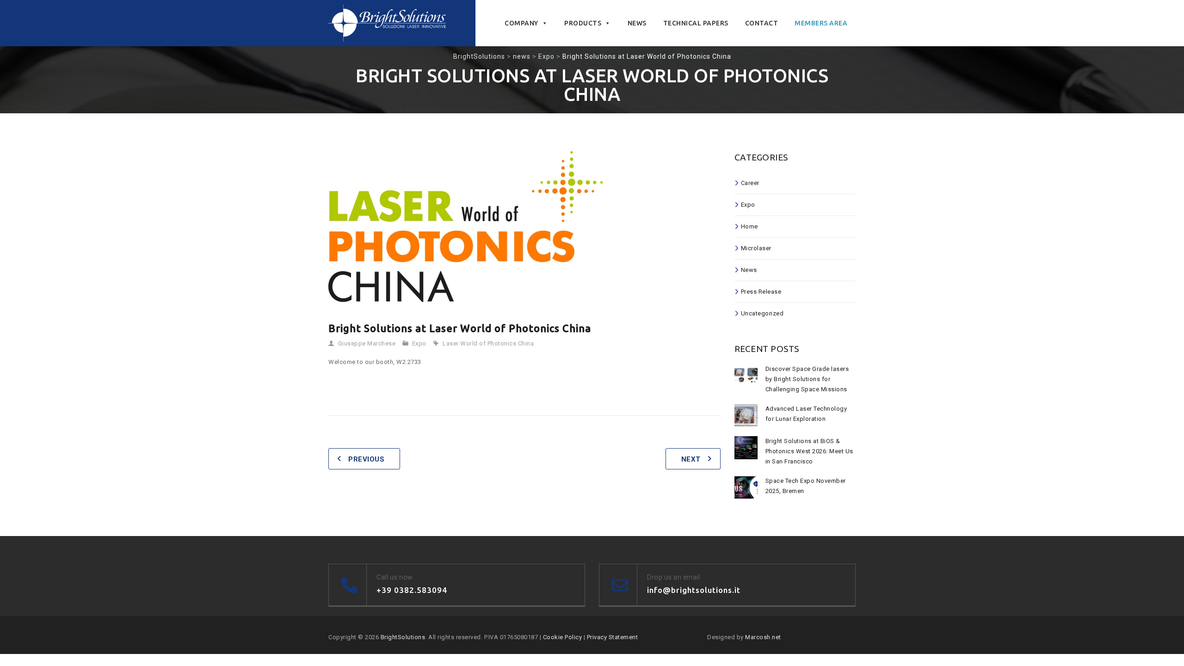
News (637, 23)
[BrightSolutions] (387, 23)
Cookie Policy (562, 637)
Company (521, 23)
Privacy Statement (612, 637)
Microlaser (756, 248)
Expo (419, 343)
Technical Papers (695, 23)
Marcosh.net (763, 637)
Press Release (761, 291)
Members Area (821, 23)
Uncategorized (762, 313)
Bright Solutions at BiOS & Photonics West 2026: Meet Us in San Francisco (809, 451)
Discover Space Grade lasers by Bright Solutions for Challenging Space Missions (807, 379)
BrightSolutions (403, 637)
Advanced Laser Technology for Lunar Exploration (806, 413)
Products (582, 23)
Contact (761, 23)
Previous (366, 459)
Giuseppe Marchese (367, 343)
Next (691, 459)
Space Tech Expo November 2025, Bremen (805, 485)
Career (750, 182)
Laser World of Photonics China (488, 343)
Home (749, 226)
